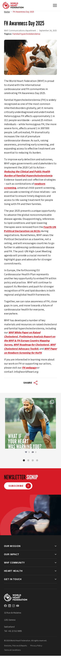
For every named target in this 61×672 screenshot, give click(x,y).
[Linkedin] (9, 605)
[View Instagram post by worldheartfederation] (52, 444)
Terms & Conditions (12, 650)
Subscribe (16, 486)
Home (7, 11)
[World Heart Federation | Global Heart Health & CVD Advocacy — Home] (13, 5)
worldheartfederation (30, 401)
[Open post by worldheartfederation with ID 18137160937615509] (30, 423)
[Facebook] (5, 605)
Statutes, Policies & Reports (15, 645)
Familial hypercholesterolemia (26, 34)
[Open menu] (55, 5)
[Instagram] (13, 605)
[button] (24, 460)
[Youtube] (17, 605)
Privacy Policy (36, 645)
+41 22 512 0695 (15, 631)
